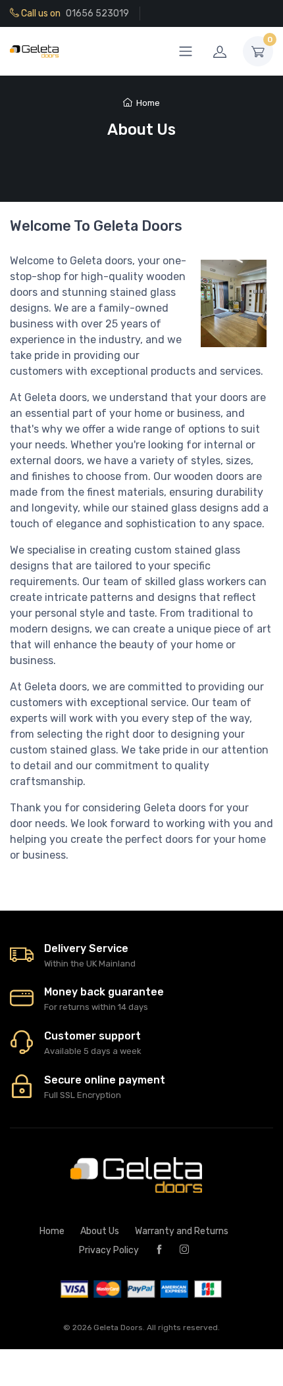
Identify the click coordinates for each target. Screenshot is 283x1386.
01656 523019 (97, 13)
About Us (99, 1231)
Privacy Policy (109, 1250)
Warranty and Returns (181, 1231)
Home (148, 103)
